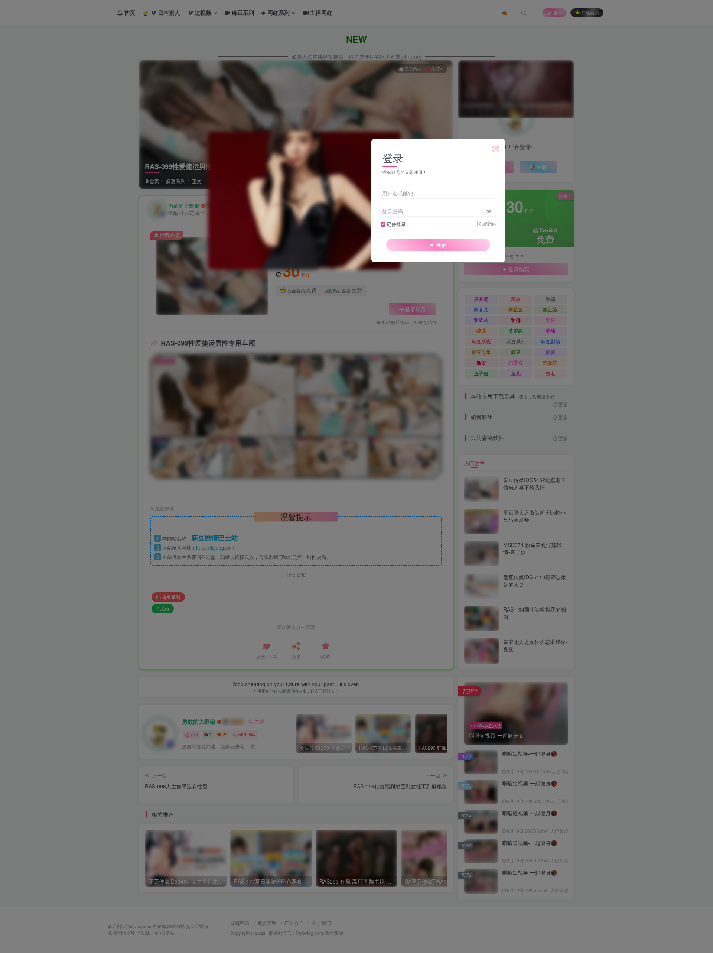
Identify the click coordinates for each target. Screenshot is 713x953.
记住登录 (396, 224)
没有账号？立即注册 (402, 172)
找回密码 (486, 223)
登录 (441, 245)
